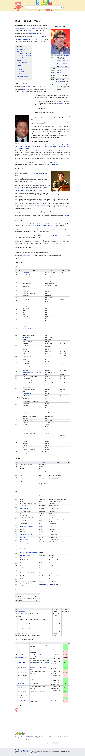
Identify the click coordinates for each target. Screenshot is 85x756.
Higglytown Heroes (24, 481)
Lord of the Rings (26, 212)
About (25, 754)
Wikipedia (17, 752)
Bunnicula (22, 546)
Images (39, 10)
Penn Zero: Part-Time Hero (26, 534)
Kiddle (16, 754)
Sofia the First (23, 537)
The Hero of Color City (28, 393)
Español (51, 10)
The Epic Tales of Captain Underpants (28, 552)
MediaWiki (35, 752)
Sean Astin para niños (29, 710)
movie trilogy (27, 146)
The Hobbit (55, 164)
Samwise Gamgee (19, 28)
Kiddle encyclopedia (26, 736)
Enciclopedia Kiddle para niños (44, 754)
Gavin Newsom (57, 257)
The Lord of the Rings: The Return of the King (42, 225)
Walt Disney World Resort (48, 234)
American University (60, 66)
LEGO (27, 243)
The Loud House (24, 539)
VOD (65, 353)
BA (61, 65)
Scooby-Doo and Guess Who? (27, 573)
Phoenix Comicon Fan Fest (63, 55)
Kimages (43, 10)
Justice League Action (25, 544)
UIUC (55, 191)
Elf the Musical (25, 217)
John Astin (59, 81)
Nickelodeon (39, 190)
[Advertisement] (42, 15)
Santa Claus (66, 215)
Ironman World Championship (55, 235)
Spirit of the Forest (27, 368)
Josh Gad (26, 211)
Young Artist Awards (31, 38)
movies (30, 28)
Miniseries (51, 489)
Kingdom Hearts (21, 611)
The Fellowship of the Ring (49, 146)
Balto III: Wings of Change (24, 189)
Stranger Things (35, 33)
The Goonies (33, 27)
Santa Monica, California (61, 60)
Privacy (29, 754)
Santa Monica (28, 86)
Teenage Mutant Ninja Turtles (26, 32)
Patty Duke (59, 79)
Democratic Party (27, 255)
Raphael (17, 32)
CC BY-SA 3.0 (28, 751)
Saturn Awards (21, 683)
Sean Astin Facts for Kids (20, 739)
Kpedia (48, 10)
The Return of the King (22, 148)
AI (69, 257)
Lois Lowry (17, 195)
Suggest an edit (55, 743)
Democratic (59, 72)
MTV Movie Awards (22, 662)
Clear (59, 7)
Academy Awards (63, 151)
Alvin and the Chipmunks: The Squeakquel (32, 372)
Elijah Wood (28, 154)
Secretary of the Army (64, 251)
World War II (62, 128)
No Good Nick (61, 206)
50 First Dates (35, 173)
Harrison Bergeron (43, 473)
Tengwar (42, 229)
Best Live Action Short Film (36, 654)
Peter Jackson (43, 212)
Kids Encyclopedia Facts (19, 22)
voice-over (31, 184)
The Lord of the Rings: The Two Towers (32, 328)
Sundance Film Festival (25, 160)
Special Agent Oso (29, 30)
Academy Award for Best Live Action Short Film (27, 39)
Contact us (34, 754)
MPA (66, 66)
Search (61, 7)
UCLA (60, 103)
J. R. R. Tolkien (46, 164)
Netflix (29, 33)
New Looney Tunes (24, 565)
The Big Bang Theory (25, 555)
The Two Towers (62, 146)
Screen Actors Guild (22, 657)
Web (36, 10)
